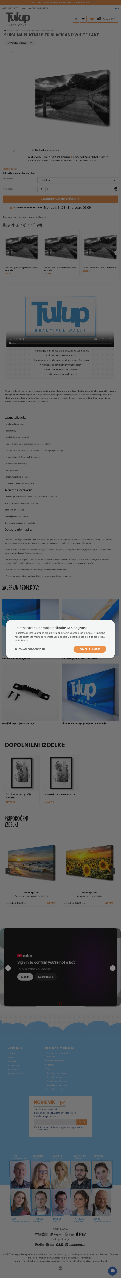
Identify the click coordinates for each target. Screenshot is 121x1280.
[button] (30, 649)
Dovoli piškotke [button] (90, 649)
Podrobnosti (21, 640)
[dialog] (60, 639)
